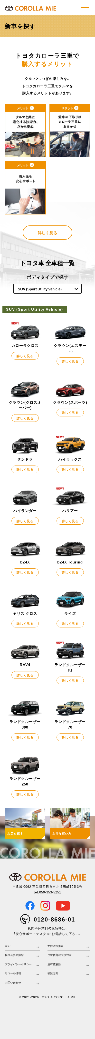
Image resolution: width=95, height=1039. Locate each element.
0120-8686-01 (54, 919)
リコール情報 (13, 973)
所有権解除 (54, 964)
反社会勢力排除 (14, 955)
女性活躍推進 (56, 946)
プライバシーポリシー (18, 964)
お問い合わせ (13, 983)
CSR (7, 946)
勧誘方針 (53, 973)
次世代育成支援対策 (60, 955)
